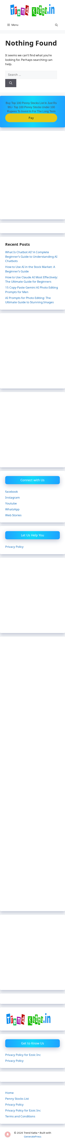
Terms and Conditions (20, 1116)
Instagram (12, 497)
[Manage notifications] (7, 1134)
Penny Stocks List (17, 1099)
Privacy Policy (14, 547)
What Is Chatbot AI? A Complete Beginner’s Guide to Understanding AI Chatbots (31, 256)
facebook (11, 492)
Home (9, 1093)
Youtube (11, 503)
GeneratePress (32, 1136)
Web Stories (13, 515)
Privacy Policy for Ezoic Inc (23, 1055)
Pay (31, 118)
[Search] (10, 83)
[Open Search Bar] (56, 25)
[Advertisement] (32, 177)
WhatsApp (12, 509)
